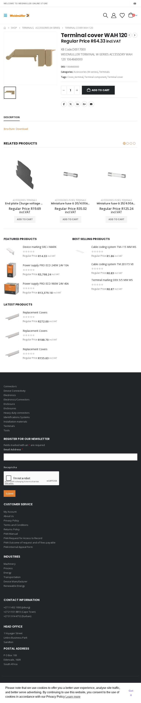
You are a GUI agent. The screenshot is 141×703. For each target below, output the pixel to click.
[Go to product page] (25, 175)
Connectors (10, 386)
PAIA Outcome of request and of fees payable (29, 542)
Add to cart (101, 90)
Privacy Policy (11, 520)
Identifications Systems (17, 417)
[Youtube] (134, 3)
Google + (84, 104)
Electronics (10, 395)
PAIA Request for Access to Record (23, 538)
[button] (7, 15)
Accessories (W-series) (86, 71)
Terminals (104, 71)
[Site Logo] (20, 15)
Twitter (71, 104)
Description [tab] (12, 117)
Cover (70, 77)
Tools (7, 430)
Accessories (19, 200)
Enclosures (10, 408)
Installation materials (15, 421)
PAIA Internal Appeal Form (18, 547)
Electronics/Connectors (17, 399)
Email (91, 104)
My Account (10, 511)
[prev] (129, 35)
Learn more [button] (73, 696)
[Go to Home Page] (5, 28)
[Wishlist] (122, 15)
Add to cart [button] (25, 219)
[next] (134, 35)
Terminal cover (115, 77)
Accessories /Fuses (65, 200)
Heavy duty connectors (17, 412)
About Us (9, 516)
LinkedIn (77, 104)
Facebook (64, 104)
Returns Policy (12, 529)
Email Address (13, 449)
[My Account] (114, 15)
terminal (79, 77)
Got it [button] (131, 693)
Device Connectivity (15, 390)
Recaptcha (10, 467)
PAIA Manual (11, 533)
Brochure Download (16, 129)
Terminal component (95, 77)
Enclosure (9, 404)
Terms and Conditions (16, 525)
